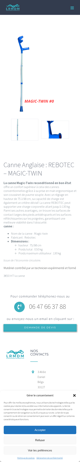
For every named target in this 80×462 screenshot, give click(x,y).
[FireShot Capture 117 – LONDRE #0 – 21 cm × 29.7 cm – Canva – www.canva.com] (55, 130)
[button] (74, 395)
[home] (15, 351)
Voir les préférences (40, 450)
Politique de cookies (26, 457)
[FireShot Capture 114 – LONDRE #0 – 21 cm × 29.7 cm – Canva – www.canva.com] (24, 129)
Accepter (40, 430)
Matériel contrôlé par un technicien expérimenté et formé (40, 268)
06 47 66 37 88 (47, 306)
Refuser (40, 440)
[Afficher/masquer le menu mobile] (72, 8)
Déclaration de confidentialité (49, 457)
